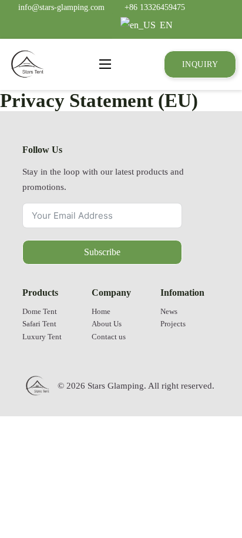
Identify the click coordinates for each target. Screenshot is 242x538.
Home (101, 312)
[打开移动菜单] (105, 64)
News (168, 312)
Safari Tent (39, 324)
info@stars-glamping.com (61, 7)
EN (163, 25)
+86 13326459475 (155, 7)
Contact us (109, 337)
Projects (173, 324)
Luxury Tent (42, 337)
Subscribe (102, 252)
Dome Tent (39, 312)
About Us (107, 324)
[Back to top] (204, 494)
